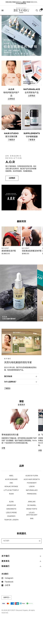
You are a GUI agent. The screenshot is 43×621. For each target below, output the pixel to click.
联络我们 (5, 566)
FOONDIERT (32, 483)
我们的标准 (8, 376)
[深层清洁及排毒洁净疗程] (31, 236)
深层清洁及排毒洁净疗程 (31, 251)
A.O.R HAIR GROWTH (32, 479)
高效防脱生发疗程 (9, 251)
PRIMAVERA (31, 494)
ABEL (11, 476)
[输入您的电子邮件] (39, 540)
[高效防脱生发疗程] (11, 236)
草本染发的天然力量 (10, 435)
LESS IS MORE (11, 512)
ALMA (11, 501)
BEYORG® (5, 248)
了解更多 (7, 388)
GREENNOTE (11, 509)
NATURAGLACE (32, 490)
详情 (3, 448)
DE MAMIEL (31, 505)
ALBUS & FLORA (31, 476)
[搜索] (37, 10)
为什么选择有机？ (10, 382)
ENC (11, 483)
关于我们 (5, 556)
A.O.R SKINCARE (11, 479)
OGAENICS (11, 516)
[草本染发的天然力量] (19, 420)
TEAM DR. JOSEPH (11, 520)
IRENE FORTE (31, 509)
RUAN (11, 494)
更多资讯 (5, 561)
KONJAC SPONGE (11, 486)
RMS (31, 518)
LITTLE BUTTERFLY (11, 490)
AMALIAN (31, 501)
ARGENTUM (11, 505)
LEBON (31, 486)
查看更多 (21, 405)
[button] (12, 178)
